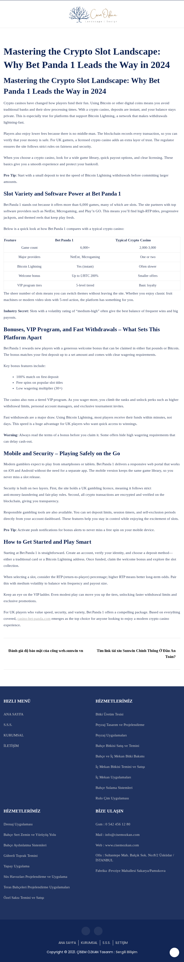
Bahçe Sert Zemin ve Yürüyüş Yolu (30, 835)
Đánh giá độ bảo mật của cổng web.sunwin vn (45, 651)
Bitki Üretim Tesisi (109, 714)
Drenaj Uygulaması (18, 824)
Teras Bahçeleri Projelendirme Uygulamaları (37, 887)
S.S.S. (8, 725)
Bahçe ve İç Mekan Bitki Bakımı (120, 756)
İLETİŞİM (11, 746)
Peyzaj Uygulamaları (111, 735)
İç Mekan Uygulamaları (113, 777)
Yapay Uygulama (16, 866)
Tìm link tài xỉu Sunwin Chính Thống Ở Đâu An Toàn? (136, 654)
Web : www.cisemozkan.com (117, 845)
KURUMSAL (14, 735)
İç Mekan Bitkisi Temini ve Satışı (120, 767)
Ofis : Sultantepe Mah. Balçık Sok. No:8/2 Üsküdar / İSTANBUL (135, 857)
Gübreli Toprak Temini (21, 856)
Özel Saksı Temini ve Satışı (24, 898)
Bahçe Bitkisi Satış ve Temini (117, 746)
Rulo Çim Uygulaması (112, 798)
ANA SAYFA (13, 714)
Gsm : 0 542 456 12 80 (113, 824)
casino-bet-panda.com (34, 619)
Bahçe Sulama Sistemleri (114, 788)
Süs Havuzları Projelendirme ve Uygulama (35, 877)
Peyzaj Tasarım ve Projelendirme (120, 725)
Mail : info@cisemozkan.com (118, 835)
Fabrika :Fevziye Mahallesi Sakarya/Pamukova (131, 871)
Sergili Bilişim (126, 952)
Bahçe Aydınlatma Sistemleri (25, 845)
